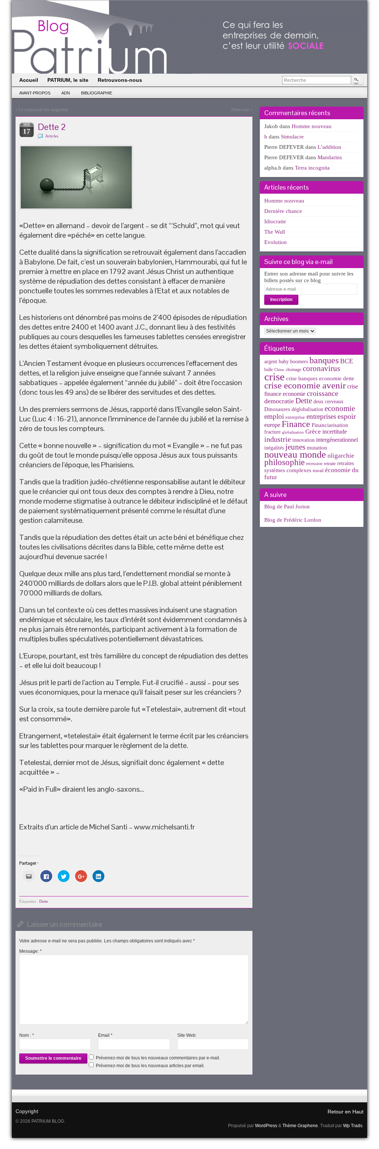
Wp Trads (352, 1125)
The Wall (274, 232)
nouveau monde (295, 454)
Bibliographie (96, 93)
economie (340, 408)
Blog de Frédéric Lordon (292, 520)
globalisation (293, 432)
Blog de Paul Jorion (287, 507)
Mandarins (330, 157)
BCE (346, 361)
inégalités (274, 448)
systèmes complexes (287, 470)
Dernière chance (283, 211)
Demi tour (240, 109)
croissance (322, 393)
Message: (30, 951)
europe (272, 425)
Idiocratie (275, 221)
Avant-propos (34, 93)
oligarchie (341, 455)
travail (318, 470)
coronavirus (321, 368)
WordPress (266, 1125)
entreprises (321, 416)
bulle (268, 369)
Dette (43, 901)
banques (324, 360)
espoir (347, 416)
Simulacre (292, 137)
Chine (279, 370)
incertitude (334, 431)
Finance (296, 424)
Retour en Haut (345, 1112)
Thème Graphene (300, 1125)
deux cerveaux (328, 401)
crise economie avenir (305, 385)
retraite (330, 463)
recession (314, 463)
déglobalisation (307, 409)
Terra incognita (312, 168)
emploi (274, 416)
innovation (303, 440)
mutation (317, 447)
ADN (65, 93)
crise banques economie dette (320, 378)
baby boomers (293, 361)
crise (274, 377)
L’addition (329, 147)
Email (105, 1035)
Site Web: (187, 1035)
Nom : (26, 1035)
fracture (272, 432)
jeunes (295, 447)
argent (270, 361)
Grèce (313, 431)
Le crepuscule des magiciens (43, 109)
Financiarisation (330, 425)
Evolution (275, 242)
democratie (279, 401)
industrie (277, 439)
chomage (293, 369)
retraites (345, 463)
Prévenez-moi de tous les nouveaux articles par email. (150, 1065)
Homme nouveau (312, 126)
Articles (51, 136)
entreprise (295, 417)
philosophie (284, 462)
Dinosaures (277, 409)
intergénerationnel (337, 440)
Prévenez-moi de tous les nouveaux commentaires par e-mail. (158, 1058)
